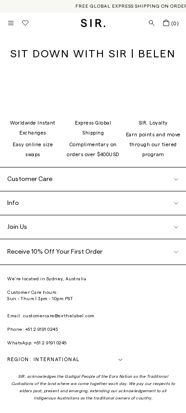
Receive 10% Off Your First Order (54, 252)
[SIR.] (93, 23)
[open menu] (11, 23)
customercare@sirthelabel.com (59, 316)
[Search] (151, 23)
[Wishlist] (25, 23)
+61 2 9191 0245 (41, 329)
